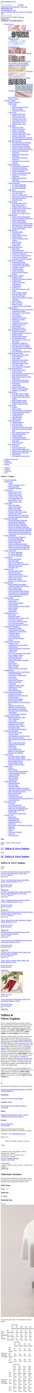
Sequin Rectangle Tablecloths (21, 146)
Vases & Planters (17, 417)
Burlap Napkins (17, 242)
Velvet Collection (13, 835)
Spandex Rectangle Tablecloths (21, 147)
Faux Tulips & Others (18, 296)
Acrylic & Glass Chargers (19, 257)
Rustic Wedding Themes (19, 400)
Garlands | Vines (17, 277)
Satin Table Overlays (18, 205)
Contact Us (21, 12)
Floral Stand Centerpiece (19, 318)
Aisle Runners (16, 350)
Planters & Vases (17, 304)
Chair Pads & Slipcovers (19, 121)
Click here (21, 17)
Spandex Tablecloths (18, 171)
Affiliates (20, 1098)
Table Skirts (11, 190)
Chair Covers (12, 112)
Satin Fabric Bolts (17, 425)
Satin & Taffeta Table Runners (21, 217)
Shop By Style (9, 24)
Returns (15, 12)
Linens (14, 105)
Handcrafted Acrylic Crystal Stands (22, 309)
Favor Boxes (16, 314)
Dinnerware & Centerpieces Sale (22, 451)
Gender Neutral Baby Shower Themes (19, 759)
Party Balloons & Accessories (21, 346)
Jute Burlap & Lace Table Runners (22, 225)
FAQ (2, 13)
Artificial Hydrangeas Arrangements (18, 283)
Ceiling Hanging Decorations (21, 412)
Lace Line (11, 834)
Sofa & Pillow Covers (18, 122)
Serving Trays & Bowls (19, 254)
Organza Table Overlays (19, 206)
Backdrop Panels (17, 334)
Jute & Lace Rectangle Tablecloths (22, 149)
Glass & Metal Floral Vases (20, 264)
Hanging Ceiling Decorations (21, 345)
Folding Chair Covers (18, 115)
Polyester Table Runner (19, 222)
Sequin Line (12, 823)
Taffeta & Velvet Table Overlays (21, 208)
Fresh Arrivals (12, 104)
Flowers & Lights (17, 109)
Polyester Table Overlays (19, 203)
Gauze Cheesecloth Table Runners (22, 223)
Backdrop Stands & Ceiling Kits (21, 333)
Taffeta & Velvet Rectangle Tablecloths (20, 529)
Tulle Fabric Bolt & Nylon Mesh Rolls (19, 790)
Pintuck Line (12, 817)
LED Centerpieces (17, 356)
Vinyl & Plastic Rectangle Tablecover (19, 532)
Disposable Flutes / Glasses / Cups (22, 252)
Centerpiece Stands (18, 267)
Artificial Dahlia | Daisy (19, 294)
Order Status (28, 12)
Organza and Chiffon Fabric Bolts (22, 427)
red (15, 1058)
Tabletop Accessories (18, 319)
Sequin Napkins (17, 237)
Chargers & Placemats (18, 262)
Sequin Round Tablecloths (20, 169)
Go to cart (4, 1158)
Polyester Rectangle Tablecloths (21, 142)
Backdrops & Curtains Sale (20, 452)
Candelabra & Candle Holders (21, 265)
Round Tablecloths (14, 164)
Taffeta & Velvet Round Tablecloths (19, 545)
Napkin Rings (16, 245)
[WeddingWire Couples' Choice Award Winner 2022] (7, 1091)
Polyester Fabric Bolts (18, 434)
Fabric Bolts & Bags (14, 420)
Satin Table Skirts (17, 193)
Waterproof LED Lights (19, 361)
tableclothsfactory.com (18, 1134)
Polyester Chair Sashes (19, 132)
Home (2, 843)
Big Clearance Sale (14, 444)
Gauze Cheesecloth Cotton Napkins (19, 606)
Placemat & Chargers (18, 328)
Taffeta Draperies (17, 436)
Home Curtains (16, 409)
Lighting (14, 407)
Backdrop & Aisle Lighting (20, 360)
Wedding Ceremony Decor (20, 404)
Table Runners (12, 215)
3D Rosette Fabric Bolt (19, 437)
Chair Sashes (12, 126)
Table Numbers (16, 326)
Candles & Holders (18, 414)
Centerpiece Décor (17, 269)
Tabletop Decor (13, 308)
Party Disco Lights (17, 365)
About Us (4, 12)
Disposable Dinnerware (15, 247)
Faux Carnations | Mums (19, 292)
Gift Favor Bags (17, 316)
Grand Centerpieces (18, 270)
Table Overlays (12, 201)
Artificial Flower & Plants (16, 276)
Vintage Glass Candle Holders (21, 313)
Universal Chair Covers (19, 119)
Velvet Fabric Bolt (17, 442)
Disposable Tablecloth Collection (22, 259)
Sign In (3, 1106)
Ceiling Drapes (16, 385)
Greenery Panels (17, 372)
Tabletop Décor (16, 419)
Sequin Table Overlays (19, 210)
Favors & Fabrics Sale (18, 447)
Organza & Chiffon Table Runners (22, 218)
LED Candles (16, 358)
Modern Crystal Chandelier (20, 388)
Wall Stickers (16, 383)
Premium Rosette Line (15, 822)
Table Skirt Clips (17, 200)
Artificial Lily (16, 287)
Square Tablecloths (14, 183)
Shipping (9, 12)
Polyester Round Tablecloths (20, 166)
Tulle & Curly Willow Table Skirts (22, 196)
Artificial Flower (17, 415)
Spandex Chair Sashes (18, 136)
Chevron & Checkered (15, 832)
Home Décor (12, 405)
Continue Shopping (13, 1158)
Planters (14, 274)
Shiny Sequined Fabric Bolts (20, 432)
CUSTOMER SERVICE (16, 21)
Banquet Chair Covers (18, 114)
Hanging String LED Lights (20, 355)
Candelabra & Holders (19, 311)
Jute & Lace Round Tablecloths (21, 173)
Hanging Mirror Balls (18, 387)
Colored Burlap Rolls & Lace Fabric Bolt (20, 798)
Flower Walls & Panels (19, 370)
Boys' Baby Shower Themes (20, 395)
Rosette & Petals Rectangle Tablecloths (20, 530)
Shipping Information (7, 1115)
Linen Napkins (12, 230)
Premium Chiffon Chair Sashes (21, 134)
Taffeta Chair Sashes (18, 131)
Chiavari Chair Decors (19, 117)
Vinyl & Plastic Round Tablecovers (22, 181)
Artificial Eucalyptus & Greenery (22, 279)
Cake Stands (16, 321)
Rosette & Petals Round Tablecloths (19, 547)
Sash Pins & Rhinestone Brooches (22, 139)
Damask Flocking (13, 818)
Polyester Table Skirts (18, 191)
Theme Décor (12, 392)
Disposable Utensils (18, 250)
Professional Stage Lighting (20, 363)
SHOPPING (5, 21)
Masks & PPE (16, 454)
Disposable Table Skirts (19, 198)
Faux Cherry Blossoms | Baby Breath (19, 653)
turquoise (26, 1058)
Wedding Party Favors (18, 324)
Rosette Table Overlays (19, 211)
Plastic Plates (16, 249)
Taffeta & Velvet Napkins (19, 235)
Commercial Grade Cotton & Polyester (19, 534)
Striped (10, 830)
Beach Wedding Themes (19, 402)
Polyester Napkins (17, 232)
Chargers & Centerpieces (15, 260)
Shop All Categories (14, 102)
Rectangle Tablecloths (14, 141)
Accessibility (4, 1107)
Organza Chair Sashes (18, 129)
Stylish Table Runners (18, 228)
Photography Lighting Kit (19, 343)
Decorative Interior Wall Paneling (22, 348)
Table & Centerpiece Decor (20, 107)
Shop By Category (10, 100)
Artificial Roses (16, 281)
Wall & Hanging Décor (15, 368)
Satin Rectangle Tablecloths (20, 144)
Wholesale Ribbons (18, 422)
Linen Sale (15, 446)
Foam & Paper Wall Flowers (20, 380)
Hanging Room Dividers (19, 336)
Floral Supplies (16, 301)
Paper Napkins (16, 244)
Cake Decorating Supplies (20, 272)
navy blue (20, 1058)
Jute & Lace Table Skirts (19, 195)
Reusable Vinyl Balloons (19, 390)
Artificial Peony (17, 286)
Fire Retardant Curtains (19, 338)
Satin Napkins (16, 233)
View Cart (8, 1106)
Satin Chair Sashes (17, 127)
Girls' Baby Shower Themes (20, 393)
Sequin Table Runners (18, 220)
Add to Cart (5, 1168)
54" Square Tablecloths (19, 185)
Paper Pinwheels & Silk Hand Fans (22, 373)
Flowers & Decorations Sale (20, 449)
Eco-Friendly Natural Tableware (21, 255)
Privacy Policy (18, 1115)
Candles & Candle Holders (20, 323)
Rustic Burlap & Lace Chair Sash (22, 137)
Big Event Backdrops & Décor (17, 329)
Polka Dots (11, 828)
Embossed (11, 827)
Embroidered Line (13, 820)
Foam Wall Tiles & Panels (20, 375)
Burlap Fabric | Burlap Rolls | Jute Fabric (20, 825)
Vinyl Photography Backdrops (21, 351)
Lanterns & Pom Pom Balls (20, 382)
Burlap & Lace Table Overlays (21, 213)
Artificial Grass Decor (18, 331)
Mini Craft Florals (17, 302)
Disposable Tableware (18, 110)
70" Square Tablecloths (19, 186)
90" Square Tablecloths (19, 188)
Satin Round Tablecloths (19, 168)
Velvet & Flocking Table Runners (22, 227)
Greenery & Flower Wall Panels (21, 306)
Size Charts (13, 1098)
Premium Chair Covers (19, 124)
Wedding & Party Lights (15, 353)
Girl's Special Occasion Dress (21, 456)
